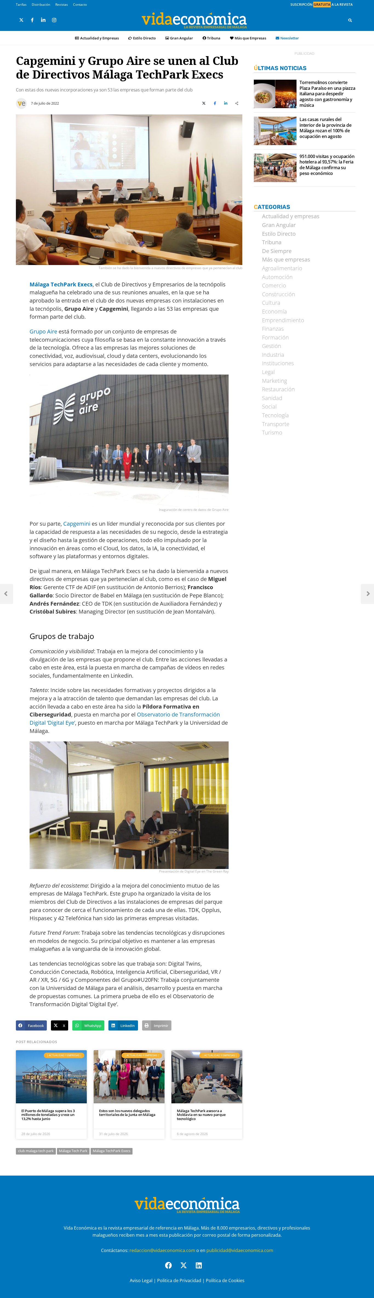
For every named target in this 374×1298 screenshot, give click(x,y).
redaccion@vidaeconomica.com (162, 1250)
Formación (275, 337)
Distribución (41, 4)
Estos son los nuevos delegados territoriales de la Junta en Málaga (127, 1113)
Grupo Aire (43, 331)
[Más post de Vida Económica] (21, 101)
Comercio (274, 285)
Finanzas (273, 328)
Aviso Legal (141, 1280)
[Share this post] (236, 103)
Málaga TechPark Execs (111, 1150)
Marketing (274, 380)
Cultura (271, 302)
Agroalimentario (282, 268)
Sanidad (272, 398)
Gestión (271, 346)
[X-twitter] (187, 1269)
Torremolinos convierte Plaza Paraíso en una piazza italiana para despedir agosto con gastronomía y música (327, 94)
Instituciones (278, 363)
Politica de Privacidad (179, 1280)
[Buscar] (350, 20)
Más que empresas (286, 259)
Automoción (277, 277)
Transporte (275, 424)
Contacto (80, 4)
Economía (274, 311)
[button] (31, 1025)
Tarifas (21, 4)
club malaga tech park (36, 1150)
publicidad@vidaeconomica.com (239, 1250)
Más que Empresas (250, 38)
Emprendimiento (283, 320)
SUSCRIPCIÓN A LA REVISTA (321, 4)
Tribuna (213, 38)
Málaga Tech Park (73, 1150)
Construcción (278, 294)
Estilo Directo (144, 38)
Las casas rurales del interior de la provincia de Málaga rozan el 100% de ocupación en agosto (326, 128)
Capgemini (76, 523)
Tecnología (275, 415)
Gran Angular (181, 38)
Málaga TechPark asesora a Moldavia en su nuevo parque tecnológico (201, 1115)
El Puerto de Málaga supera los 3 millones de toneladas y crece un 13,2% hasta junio (48, 1115)
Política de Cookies (225, 1280)
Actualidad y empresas (291, 216)
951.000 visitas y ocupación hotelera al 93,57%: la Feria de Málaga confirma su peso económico (327, 165)
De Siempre (277, 251)
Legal (268, 372)
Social (269, 406)
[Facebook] (172, 1269)
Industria (273, 354)
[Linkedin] (202, 1269)
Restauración (278, 389)
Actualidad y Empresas (99, 38)
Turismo (272, 432)
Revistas (61, 4)
